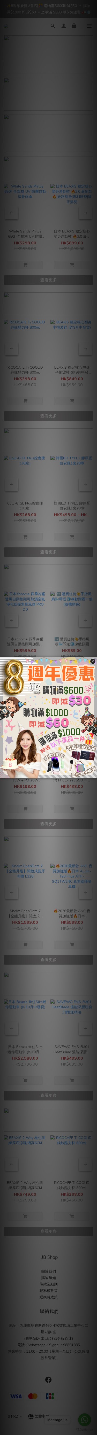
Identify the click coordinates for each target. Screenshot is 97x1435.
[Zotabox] (93, 773)
